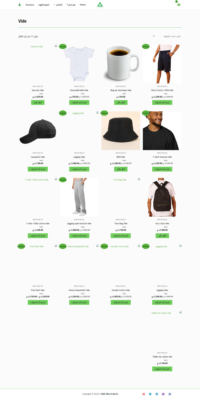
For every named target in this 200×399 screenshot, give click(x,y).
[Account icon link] (19, 4)
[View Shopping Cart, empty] (179, 4)
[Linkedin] (157, 394)
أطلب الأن (121, 102)
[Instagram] (163, 394)
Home (83, 5)
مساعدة (30, 5)
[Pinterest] (143, 394)
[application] (55, 4)
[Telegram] (150, 394)
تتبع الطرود (43, 5)
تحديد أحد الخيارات (162, 102)
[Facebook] (170, 394)
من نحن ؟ (71, 5)
